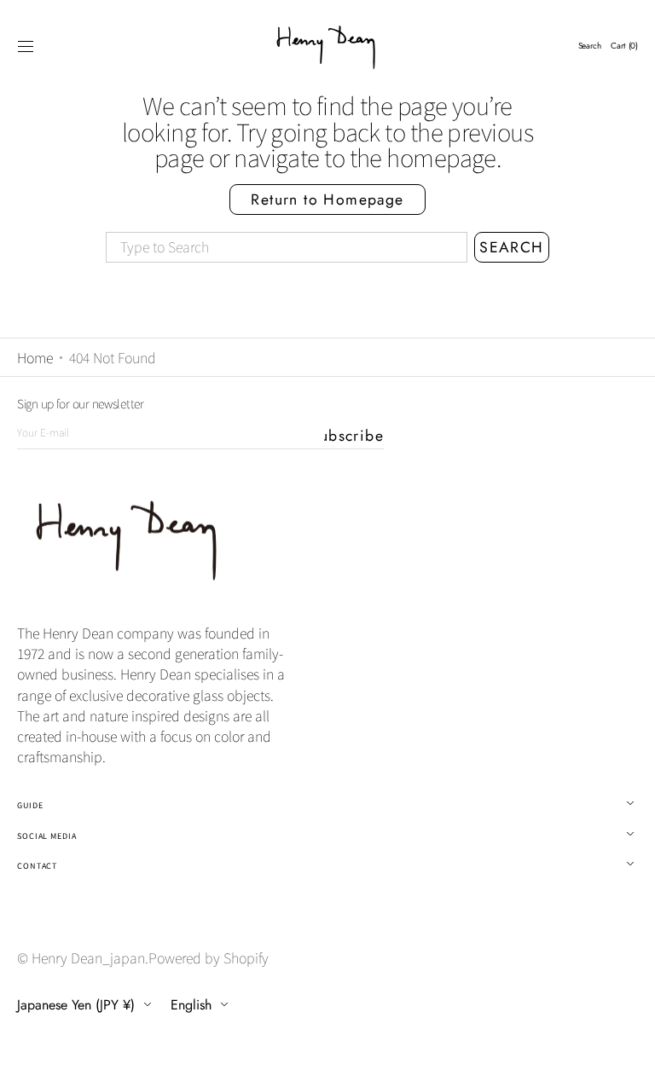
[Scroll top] (629, 1044)
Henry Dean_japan (88, 957)
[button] (25, 46)
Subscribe (354, 436)
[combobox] (286, 247)
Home (35, 357)
